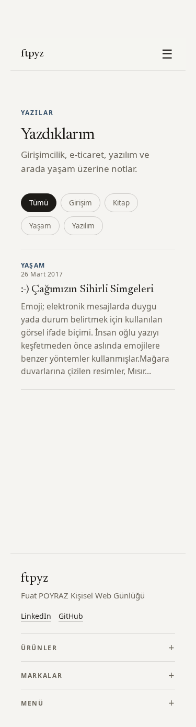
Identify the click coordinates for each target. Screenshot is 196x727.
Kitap (121, 202)
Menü (32, 703)
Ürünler (39, 647)
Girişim (80, 202)
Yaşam (40, 225)
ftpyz (32, 54)
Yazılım (83, 225)
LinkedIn (36, 616)
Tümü (38, 202)
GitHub (71, 616)
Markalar (41, 675)
